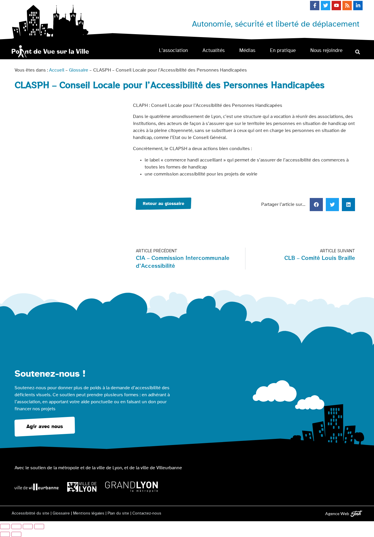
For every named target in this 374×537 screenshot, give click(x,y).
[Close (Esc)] (5, 526)
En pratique (283, 50)
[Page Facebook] (314, 5)
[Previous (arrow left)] (5, 534)
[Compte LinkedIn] (358, 5)
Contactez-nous (146, 513)
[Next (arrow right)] (16, 534)
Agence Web (337, 513)
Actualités (213, 50)
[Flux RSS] (347, 5)
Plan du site (118, 513)
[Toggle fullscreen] (28, 526)
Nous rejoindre (326, 50)
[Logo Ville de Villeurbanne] (36, 487)
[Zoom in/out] (39, 526)
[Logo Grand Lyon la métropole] (131, 487)
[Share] (16, 526)
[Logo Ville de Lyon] (81, 487)
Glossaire (78, 70)
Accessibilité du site (30, 513)
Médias (247, 50)
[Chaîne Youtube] (336, 5)
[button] (357, 52)
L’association (173, 50)
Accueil (56, 70)
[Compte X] (325, 5)
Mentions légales (88, 513)
